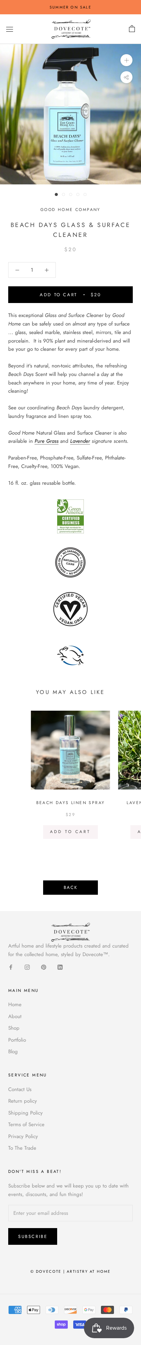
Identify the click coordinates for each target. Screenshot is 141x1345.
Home (15, 1004)
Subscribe (32, 1236)
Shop (14, 1028)
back (70, 887)
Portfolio (17, 1040)
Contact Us (19, 1089)
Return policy (22, 1101)
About (15, 1016)
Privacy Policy (23, 1136)
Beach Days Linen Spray (70, 803)
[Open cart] (132, 29)
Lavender (80, 441)
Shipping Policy (25, 1113)
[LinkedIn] (60, 967)
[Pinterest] (43, 967)
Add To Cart (70, 832)
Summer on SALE (70, 7)
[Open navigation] (9, 29)
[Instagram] (27, 967)
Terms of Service (26, 1124)
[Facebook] (10, 967)
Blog (13, 1051)
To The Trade (22, 1148)
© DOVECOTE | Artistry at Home (70, 1271)
